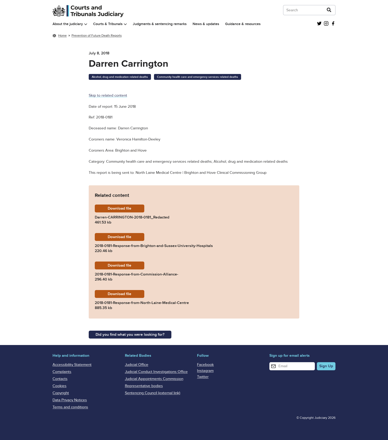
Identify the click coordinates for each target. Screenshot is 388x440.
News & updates (206, 24)
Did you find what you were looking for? (130, 334)
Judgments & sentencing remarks (160, 24)
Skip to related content (108, 95)
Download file (126, 208)
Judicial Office (136, 364)
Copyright (61, 393)
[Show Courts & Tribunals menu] (125, 24)
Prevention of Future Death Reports (97, 36)
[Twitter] (319, 24)
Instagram (205, 370)
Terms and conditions (70, 407)
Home (62, 36)
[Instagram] (326, 24)
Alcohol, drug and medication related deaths (120, 77)
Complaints (62, 371)
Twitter (203, 377)
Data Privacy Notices (70, 400)
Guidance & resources (242, 24)
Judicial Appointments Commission (154, 379)
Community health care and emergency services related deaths (197, 77)
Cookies (59, 386)
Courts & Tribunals (107, 24)
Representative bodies (144, 386)
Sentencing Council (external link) (152, 393)
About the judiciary (68, 24)
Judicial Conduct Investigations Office (156, 371)
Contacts (60, 379)
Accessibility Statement (72, 364)
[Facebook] (333, 24)
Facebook (205, 364)
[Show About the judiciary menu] (85, 24)
